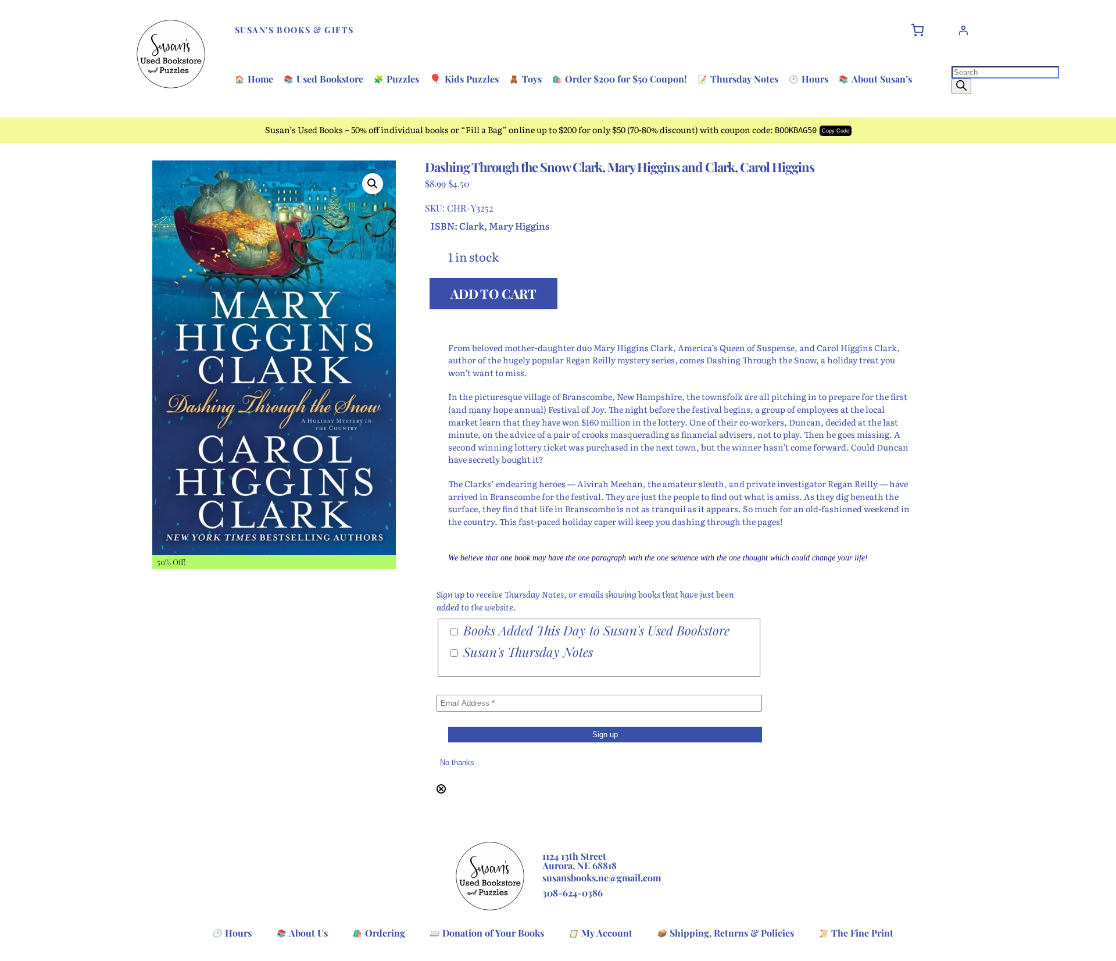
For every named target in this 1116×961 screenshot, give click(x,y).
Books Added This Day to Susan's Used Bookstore (594, 630)
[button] (372, 183)
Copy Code (835, 131)
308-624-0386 (572, 893)
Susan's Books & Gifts (295, 29)
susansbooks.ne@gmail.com (601, 877)
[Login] (963, 30)
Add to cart (493, 293)
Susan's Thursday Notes (526, 652)
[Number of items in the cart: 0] (917, 30)
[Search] (961, 86)
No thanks (457, 762)
